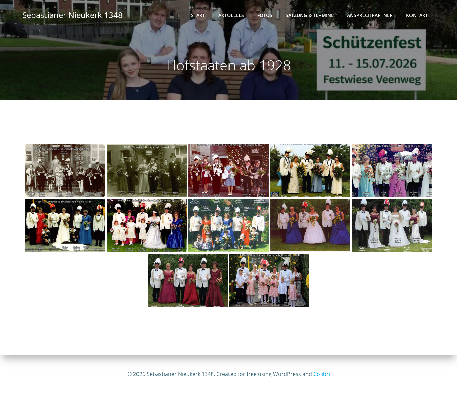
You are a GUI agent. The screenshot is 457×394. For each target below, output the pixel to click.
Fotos (264, 15)
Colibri (321, 374)
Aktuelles (231, 15)
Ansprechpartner (370, 15)
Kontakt (417, 15)
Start (198, 15)
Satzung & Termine (310, 15)
